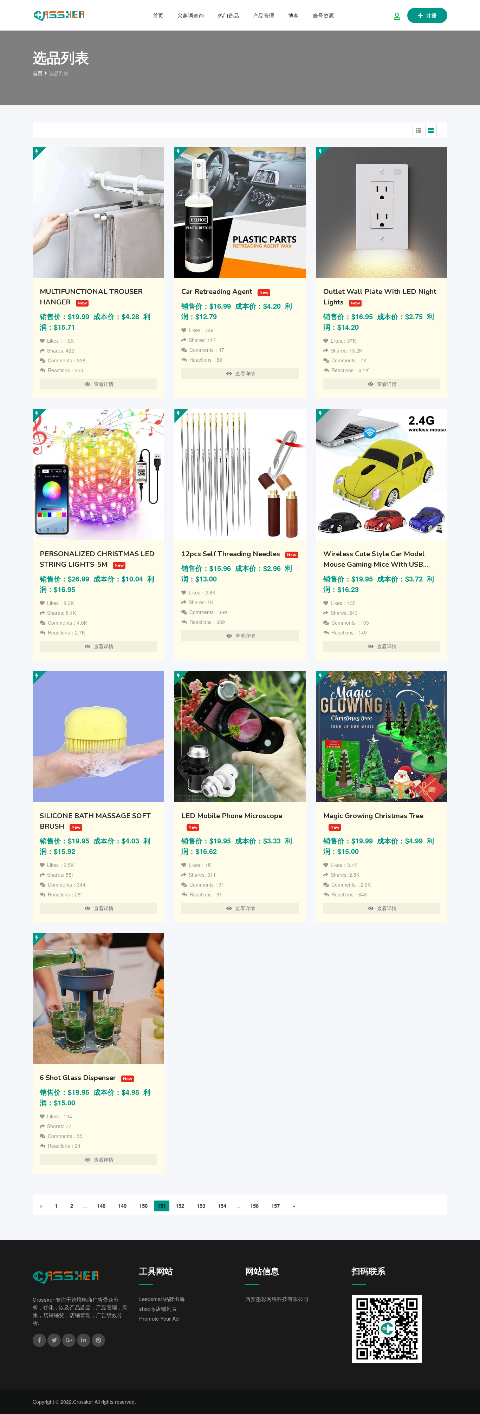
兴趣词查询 (190, 15)
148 (101, 1206)
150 (143, 1206)
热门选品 (228, 15)
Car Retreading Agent (216, 291)
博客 (293, 15)
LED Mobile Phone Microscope (231, 816)
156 (254, 1206)
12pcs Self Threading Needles (230, 554)
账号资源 (323, 15)
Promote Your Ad (159, 1318)
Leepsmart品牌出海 (162, 1298)
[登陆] (397, 16)
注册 (431, 15)
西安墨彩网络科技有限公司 (277, 1298)
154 (222, 1206)
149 (122, 1206)
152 (180, 1206)
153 (201, 1206)
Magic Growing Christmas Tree (373, 816)
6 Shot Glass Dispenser (78, 1078)
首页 (158, 15)
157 (275, 1206)
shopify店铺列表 (158, 1308)
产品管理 (263, 15)
